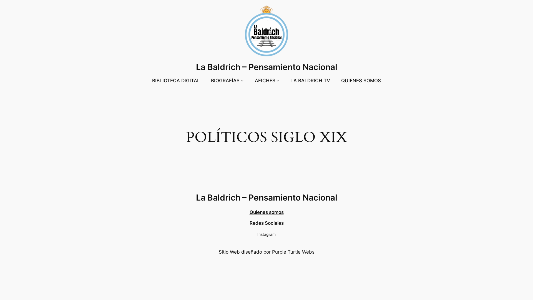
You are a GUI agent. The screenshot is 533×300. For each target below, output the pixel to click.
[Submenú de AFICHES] (277, 80)
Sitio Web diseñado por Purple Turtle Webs (267, 252)
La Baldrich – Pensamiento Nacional (266, 67)
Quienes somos (267, 212)
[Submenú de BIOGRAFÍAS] (242, 80)
